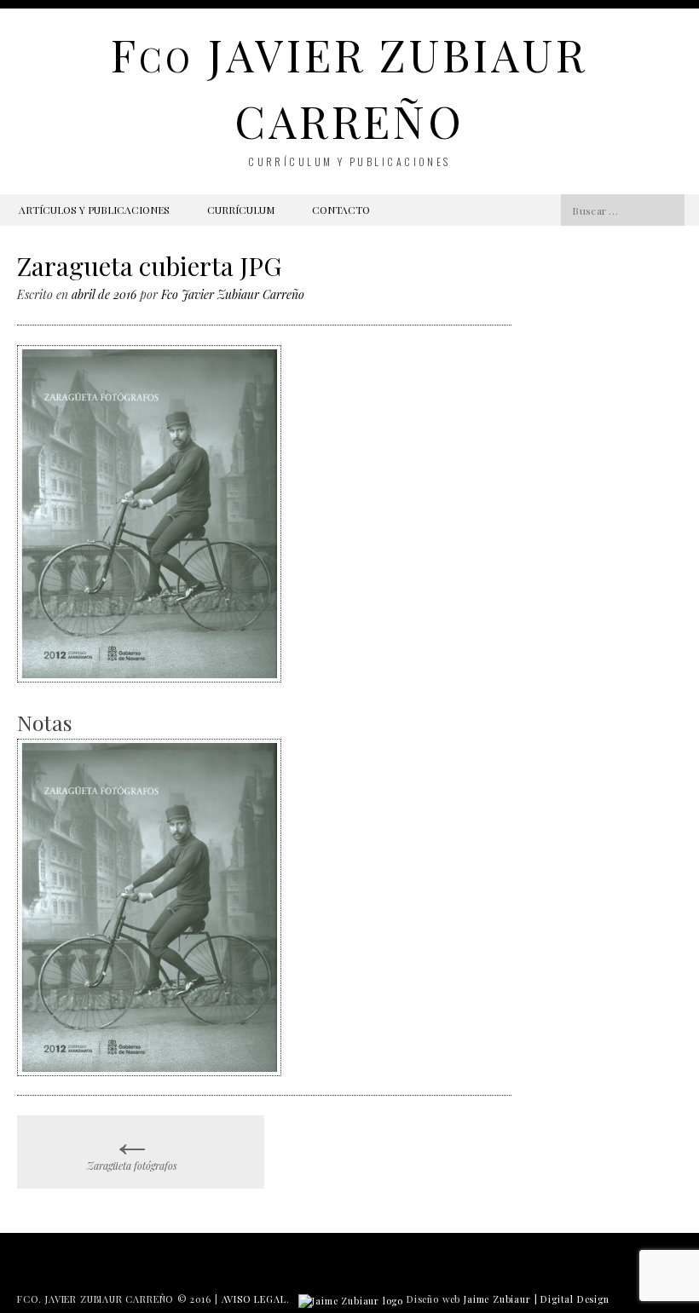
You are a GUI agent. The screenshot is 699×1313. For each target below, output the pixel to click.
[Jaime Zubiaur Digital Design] (350, 1299)
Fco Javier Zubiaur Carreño (232, 294)
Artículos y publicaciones (94, 209)
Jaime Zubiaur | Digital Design (536, 1299)
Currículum (240, 209)
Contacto (341, 209)
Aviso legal (254, 1299)
